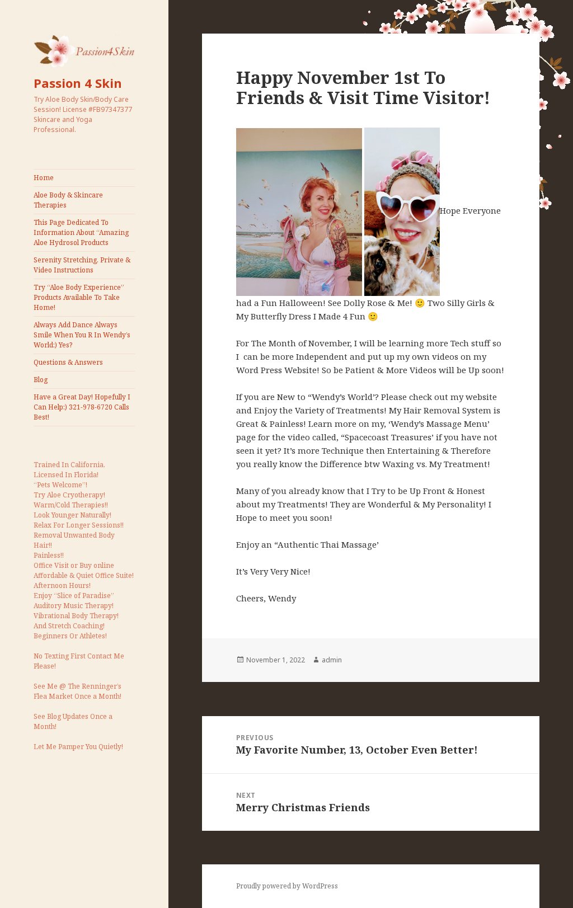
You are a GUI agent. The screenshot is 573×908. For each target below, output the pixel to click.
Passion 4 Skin (78, 82)
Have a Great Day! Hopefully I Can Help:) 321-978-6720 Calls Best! (82, 407)
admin (332, 660)
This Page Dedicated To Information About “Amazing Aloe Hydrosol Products (81, 232)
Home (44, 177)
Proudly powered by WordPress (287, 886)
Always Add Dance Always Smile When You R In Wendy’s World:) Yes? (82, 335)
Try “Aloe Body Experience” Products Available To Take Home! (79, 297)
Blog (41, 379)
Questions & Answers (68, 362)
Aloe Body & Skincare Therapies (68, 200)
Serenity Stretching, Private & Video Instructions (82, 265)
